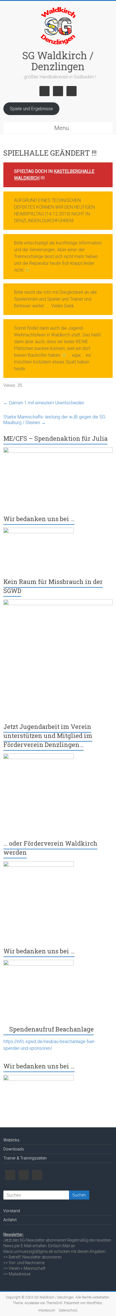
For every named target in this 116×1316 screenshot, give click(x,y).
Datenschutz (68, 1310)
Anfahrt (10, 1220)
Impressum (46, 1310)
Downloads (13, 1149)
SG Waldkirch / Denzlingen (57, 61)
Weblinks (11, 1140)
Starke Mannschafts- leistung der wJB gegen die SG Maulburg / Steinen (54, 419)
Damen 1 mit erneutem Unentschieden (43, 402)
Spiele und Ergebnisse (31, 108)
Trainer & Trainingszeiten (25, 1158)
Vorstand (11, 1211)
